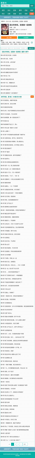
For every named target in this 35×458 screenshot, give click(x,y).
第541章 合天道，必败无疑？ (8, 62)
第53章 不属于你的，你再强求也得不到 (11, 279)
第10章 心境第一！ (6, 131)
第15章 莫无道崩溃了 (6, 148)
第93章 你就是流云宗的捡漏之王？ (10, 416)
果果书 (4, 2)
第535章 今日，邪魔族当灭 (8, 82)
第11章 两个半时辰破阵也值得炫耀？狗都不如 (13, 134)
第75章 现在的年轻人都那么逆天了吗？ (11, 354)
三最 (14, 27)
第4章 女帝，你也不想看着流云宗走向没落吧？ (13, 110)
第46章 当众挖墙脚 (6, 255)
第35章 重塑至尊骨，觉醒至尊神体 (10, 217)
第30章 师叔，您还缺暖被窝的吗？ (10, 200)
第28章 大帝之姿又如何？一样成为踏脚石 (12, 193)
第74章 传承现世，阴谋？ (7, 351)
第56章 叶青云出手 (6, 289)
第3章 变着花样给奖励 (6, 107)
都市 (20, 10)
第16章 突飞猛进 (5, 152)
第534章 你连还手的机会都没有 (9, 86)
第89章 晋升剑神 (5, 402)
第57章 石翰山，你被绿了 (7, 292)
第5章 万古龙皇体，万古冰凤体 (9, 114)
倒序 (32, 96)
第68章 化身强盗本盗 (6, 330)
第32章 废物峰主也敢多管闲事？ (9, 207)
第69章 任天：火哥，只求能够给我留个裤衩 (12, 334)
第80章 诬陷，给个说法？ (7, 371)
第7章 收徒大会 (5, 121)
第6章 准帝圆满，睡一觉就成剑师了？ (11, 117)
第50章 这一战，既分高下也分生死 (10, 268)
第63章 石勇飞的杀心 (6, 313)
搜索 (31, 6)
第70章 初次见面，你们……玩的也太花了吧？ (13, 337)
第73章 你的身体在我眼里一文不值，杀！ (12, 347)
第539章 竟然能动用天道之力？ (9, 69)
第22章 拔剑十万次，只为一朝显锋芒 (10, 172)
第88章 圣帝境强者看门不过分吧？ (10, 399)
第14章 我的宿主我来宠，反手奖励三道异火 (12, 145)
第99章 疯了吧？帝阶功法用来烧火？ (10, 436)
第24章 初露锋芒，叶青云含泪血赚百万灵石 (12, 179)
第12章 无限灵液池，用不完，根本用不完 (12, 138)
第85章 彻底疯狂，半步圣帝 (8, 388)
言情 (9, 14)
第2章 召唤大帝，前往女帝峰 (8, 104)
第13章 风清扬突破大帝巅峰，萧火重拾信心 (12, 141)
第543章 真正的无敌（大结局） (24, 34)
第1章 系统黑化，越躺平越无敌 (9, 100)
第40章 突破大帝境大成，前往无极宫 (10, 234)
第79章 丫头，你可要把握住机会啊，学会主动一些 (14, 368)
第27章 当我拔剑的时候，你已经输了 (10, 189)
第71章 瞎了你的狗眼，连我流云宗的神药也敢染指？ (15, 340)
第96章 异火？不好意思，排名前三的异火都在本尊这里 (15, 426)
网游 (31, 10)
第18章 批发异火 (5, 158)
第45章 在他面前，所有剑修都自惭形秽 (11, 251)
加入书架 (9, 37)
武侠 (14, 10)
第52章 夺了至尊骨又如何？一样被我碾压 (12, 275)
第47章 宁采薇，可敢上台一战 (9, 258)
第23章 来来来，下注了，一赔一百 (10, 176)
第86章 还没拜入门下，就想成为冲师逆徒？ (12, 392)
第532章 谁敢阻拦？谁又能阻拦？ (10, 93)
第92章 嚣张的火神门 (6, 412)
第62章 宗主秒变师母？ (7, 309)
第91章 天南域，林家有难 (7, 409)
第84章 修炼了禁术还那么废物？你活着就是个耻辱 (14, 385)
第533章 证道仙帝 (5, 89)
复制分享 (31, 48)
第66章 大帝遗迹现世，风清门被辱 (10, 323)
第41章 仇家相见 (5, 237)
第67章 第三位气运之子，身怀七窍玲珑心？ (12, 327)
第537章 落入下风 (5, 76)
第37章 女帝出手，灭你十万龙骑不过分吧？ (12, 224)
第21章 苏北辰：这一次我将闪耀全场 (10, 169)
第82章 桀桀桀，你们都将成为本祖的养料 (12, 378)
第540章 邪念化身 (5, 65)
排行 (20, 14)
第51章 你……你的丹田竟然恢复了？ (10, 272)
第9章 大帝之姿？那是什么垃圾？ (9, 128)
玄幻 (9, 10)
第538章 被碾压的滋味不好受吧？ (10, 72)
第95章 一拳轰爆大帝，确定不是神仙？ (11, 423)
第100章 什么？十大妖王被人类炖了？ (11, 440)
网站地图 (17, 455)
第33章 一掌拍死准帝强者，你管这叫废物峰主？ (13, 210)
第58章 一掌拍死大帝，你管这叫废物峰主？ (12, 296)
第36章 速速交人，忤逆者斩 (8, 220)
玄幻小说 (8, 21)
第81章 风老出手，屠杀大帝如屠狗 (10, 375)
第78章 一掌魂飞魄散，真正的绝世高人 (11, 364)
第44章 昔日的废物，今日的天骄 (9, 248)
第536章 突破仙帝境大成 (7, 79)
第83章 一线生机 (5, 382)
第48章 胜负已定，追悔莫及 (8, 261)
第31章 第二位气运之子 (7, 203)
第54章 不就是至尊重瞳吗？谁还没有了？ (12, 282)
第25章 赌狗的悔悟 (6, 182)
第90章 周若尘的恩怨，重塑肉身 (9, 406)
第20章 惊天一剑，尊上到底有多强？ (10, 165)
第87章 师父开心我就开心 (7, 395)
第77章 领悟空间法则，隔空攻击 (9, 361)
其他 (14, 14)
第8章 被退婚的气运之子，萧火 (9, 124)
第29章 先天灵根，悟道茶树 (8, 196)
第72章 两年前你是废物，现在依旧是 (10, 344)
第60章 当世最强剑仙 (6, 303)
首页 (3, 10)
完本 (26, 14)
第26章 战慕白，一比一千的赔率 (9, 186)
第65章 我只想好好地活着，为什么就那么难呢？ (13, 320)
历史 (26, 10)
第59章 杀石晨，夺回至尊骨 (8, 299)
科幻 (3, 14)
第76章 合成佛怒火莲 (6, 358)
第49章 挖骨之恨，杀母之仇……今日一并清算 (13, 265)
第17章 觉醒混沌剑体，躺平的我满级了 (11, 155)
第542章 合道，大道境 (7, 58)
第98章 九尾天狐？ (6, 433)
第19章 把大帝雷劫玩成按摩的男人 (10, 162)
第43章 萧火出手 (5, 244)
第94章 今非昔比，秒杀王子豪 (9, 419)
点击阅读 (26, 37)
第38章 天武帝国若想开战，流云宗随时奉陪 (12, 227)
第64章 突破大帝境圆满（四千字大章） (11, 316)
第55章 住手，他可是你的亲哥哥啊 (10, 285)
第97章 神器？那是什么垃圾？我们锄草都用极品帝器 (15, 430)
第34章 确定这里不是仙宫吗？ (9, 213)
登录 (31, 14)
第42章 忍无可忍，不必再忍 (8, 241)
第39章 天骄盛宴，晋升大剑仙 (9, 231)
